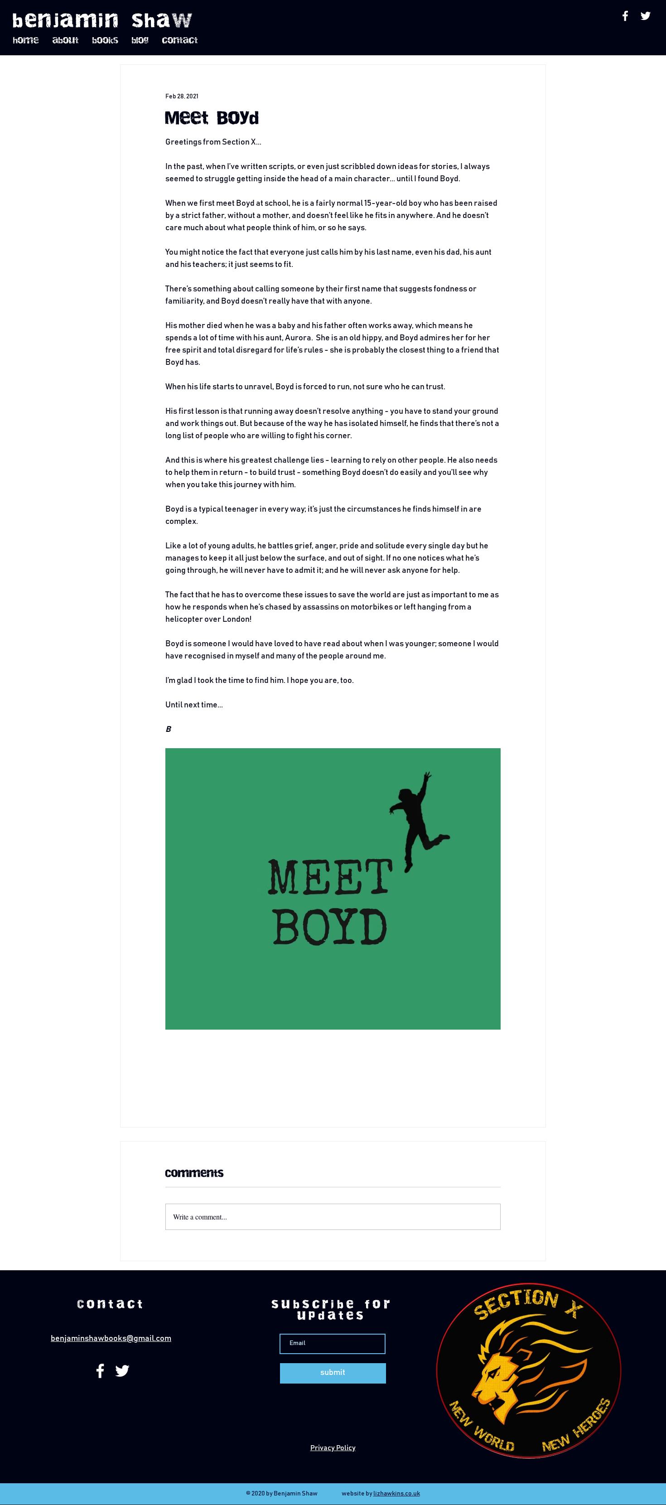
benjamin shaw (104, 21)
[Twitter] (645, 16)
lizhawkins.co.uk (396, 1493)
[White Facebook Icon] (625, 16)
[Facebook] (100, 1370)
